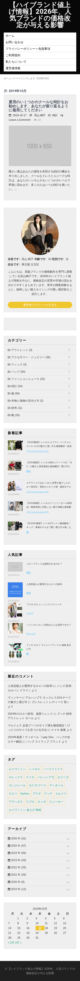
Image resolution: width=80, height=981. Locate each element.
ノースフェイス (53, 769)
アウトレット (21, 349)
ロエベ (13, 793)
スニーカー (56, 801)
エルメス (61, 793)
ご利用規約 (13, 55)
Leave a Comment (20, 119)
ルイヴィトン (17, 769)
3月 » (18, 942)
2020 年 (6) (17, 881)
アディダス (16, 801)
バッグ (18, 371)
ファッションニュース (28, 378)
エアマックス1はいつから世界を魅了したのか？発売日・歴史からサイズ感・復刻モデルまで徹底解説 (48, 487)
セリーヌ (63, 777)
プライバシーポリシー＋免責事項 (28, 48)
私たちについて (16, 61)
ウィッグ (19, 364)
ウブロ (30, 801)
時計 (55, 115)
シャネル (34, 769)
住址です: (14, 264)
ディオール (56, 785)
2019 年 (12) (18, 889)
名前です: (14, 259)
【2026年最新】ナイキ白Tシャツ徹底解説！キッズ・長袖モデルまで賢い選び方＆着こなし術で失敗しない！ (48, 527)
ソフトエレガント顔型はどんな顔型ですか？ (48, 625)
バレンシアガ (46, 777)
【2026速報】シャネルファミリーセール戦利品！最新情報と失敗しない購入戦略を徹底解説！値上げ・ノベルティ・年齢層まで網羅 (49, 507)
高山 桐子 (39, 115)
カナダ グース (37, 785)
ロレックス (16, 777)
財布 (16, 407)
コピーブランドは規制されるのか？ (44, 564)
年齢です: (40, 259)
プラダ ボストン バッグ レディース (44, 604)
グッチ (48, 793)
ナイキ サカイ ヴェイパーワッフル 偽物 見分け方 (48, 647)
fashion (24, 793)
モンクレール (17, 785)
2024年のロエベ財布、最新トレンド (30, 713)
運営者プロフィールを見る (40, 304)
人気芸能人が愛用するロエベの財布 (44, 584)
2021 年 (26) (18, 874)
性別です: (58, 259)
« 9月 (11, 942)
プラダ (36, 793)
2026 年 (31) (18, 838)
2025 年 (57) (18, 845)
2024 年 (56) (18, 852)
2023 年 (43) (18, 860)
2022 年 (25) (18, 867)
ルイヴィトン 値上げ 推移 (25, 809)
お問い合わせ (14, 42)
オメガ (42, 801)
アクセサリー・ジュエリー (30, 357)
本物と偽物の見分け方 (27, 400)
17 (40, 928)
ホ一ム (10, 35)
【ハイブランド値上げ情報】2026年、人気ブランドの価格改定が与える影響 (40, 15)
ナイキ (30, 777)
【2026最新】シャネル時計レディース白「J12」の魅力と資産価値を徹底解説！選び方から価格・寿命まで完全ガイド (49, 466)
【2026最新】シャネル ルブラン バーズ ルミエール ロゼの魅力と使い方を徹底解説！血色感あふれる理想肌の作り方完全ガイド (49, 446)
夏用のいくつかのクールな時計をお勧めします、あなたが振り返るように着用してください (38, 106)
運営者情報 (13, 68)
